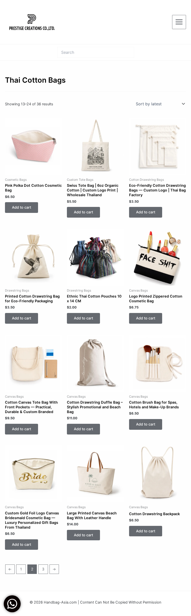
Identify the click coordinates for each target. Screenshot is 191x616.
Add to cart (21, 207)
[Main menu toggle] (179, 22)
